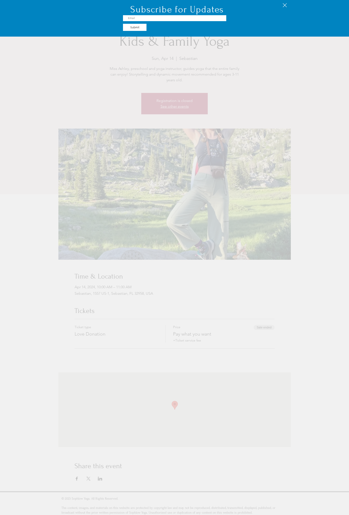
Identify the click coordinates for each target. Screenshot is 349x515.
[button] (285, 5)
